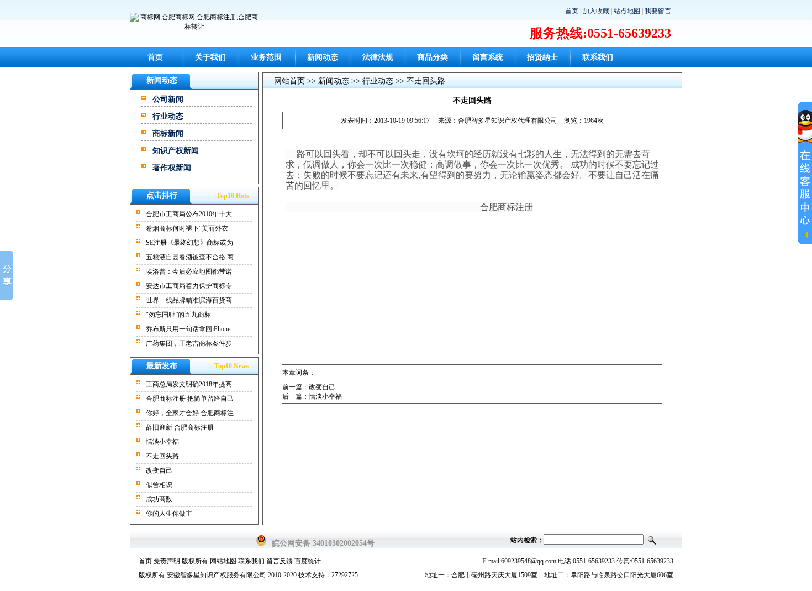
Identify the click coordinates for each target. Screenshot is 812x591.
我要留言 (658, 11)
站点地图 (627, 11)
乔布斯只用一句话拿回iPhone (188, 329)
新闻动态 (322, 57)
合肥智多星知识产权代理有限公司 (507, 120)
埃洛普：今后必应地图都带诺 (189, 271)
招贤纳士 (542, 57)
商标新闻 (167, 133)
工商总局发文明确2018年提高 (189, 384)
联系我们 (597, 57)
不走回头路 (162, 456)
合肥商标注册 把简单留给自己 (190, 398)
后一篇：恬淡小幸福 (312, 396)
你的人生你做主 (169, 513)
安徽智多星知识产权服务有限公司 (216, 575)
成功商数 (159, 499)
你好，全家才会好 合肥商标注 (190, 413)
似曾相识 (159, 485)
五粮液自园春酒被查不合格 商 (190, 257)
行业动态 (167, 116)
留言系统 (487, 57)
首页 (571, 11)
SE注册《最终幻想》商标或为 (189, 243)
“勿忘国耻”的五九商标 (178, 314)
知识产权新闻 (175, 151)
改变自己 (159, 470)
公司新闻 (167, 99)
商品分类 (432, 57)
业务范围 (266, 57)
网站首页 (289, 81)
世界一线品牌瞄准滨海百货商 (189, 300)
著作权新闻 (171, 168)
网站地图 (223, 561)
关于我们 (210, 57)
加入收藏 (596, 11)
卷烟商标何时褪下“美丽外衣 (187, 228)
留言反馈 (279, 561)
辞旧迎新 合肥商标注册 (180, 427)
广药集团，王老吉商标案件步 (189, 343)
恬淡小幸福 (162, 442)
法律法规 (377, 57)
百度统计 (307, 561)
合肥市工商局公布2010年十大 (189, 214)
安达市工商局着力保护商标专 (189, 286)
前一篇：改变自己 (308, 387)
